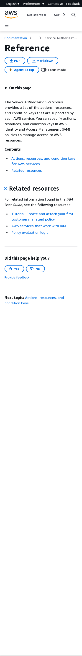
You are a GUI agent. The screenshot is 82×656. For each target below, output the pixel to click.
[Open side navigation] (7, 26)
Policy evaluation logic (29, 232)
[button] (18, 88)
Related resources (26, 170)
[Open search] (73, 14)
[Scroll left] (23, 14)
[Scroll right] (64, 14)
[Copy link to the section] (5, 188)
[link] (60, 38)
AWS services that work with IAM (38, 226)
